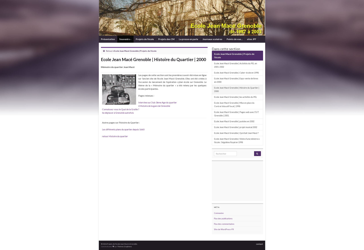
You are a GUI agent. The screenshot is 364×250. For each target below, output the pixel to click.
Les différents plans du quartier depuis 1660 (123, 129)
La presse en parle (188, 39)
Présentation (108, 39)
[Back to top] (357, 243)
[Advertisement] (237, 181)
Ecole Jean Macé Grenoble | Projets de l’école (135, 51)
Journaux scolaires (212, 39)
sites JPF (251, 39)
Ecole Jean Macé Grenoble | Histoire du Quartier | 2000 (236, 89)
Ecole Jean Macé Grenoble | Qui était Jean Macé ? (236, 133)
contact (259, 244)
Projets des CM (166, 39)
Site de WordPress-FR (224, 229)
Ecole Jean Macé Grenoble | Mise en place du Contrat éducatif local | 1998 (234, 104)
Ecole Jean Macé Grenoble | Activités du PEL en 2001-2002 (235, 65)
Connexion (219, 213)
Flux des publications (223, 218)
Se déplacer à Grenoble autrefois (118, 112)
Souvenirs (124, 39)
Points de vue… (235, 39)
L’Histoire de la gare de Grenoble (154, 105)
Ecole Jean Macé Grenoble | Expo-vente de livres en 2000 (236, 80)
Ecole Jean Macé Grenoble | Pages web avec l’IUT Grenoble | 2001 (236, 114)
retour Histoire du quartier (115, 136)
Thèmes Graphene (124, 246)
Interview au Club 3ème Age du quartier (157, 102)
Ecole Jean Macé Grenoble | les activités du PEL (235, 97)
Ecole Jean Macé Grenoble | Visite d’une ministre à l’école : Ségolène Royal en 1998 (236, 141)
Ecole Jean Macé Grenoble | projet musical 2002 (235, 127)
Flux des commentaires (224, 224)
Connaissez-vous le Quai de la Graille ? (120, 109)
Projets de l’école (145, 39)
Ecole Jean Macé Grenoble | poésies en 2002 (234, 121)
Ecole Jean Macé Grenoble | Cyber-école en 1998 (236, 72)
